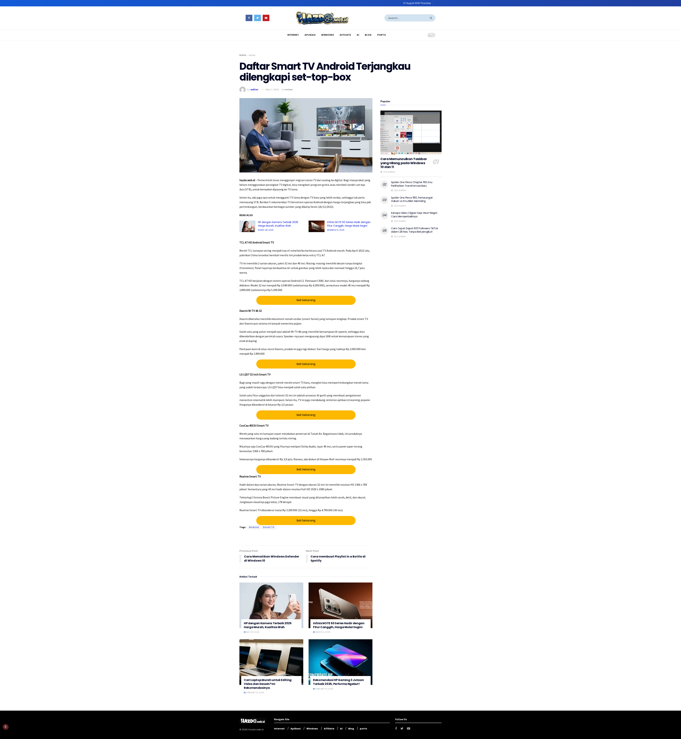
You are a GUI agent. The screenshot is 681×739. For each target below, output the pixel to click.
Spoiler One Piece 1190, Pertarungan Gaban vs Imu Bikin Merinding (412, 199)
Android (254, 527)
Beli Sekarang (306, 300)
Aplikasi (309, 35)
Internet (293, 35)
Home (242, 55)
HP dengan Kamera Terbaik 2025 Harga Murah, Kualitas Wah (278, 223)
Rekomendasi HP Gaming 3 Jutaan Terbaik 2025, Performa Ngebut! (338, 682)
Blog (368, 35)
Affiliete (345, 35)
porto (381, 35)
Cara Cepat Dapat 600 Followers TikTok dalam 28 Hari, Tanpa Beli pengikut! (414, 230)
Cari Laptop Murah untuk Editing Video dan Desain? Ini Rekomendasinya (268, 684)
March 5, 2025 (336, 230)
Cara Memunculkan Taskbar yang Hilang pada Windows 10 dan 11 (403, 163)
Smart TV (268, 527)
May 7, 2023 (272, 89)
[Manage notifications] (5, 727)
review (252, 55)
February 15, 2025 (324, 688)
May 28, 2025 (266, 230)
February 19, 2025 (254, 692)
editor (254, 89)
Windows (327, 35)
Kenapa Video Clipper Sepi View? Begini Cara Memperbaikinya (414, 214)
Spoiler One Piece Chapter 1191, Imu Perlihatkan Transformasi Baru (411, 184)
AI (358, 35)
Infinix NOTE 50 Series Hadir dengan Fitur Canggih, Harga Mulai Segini (348, 223)
